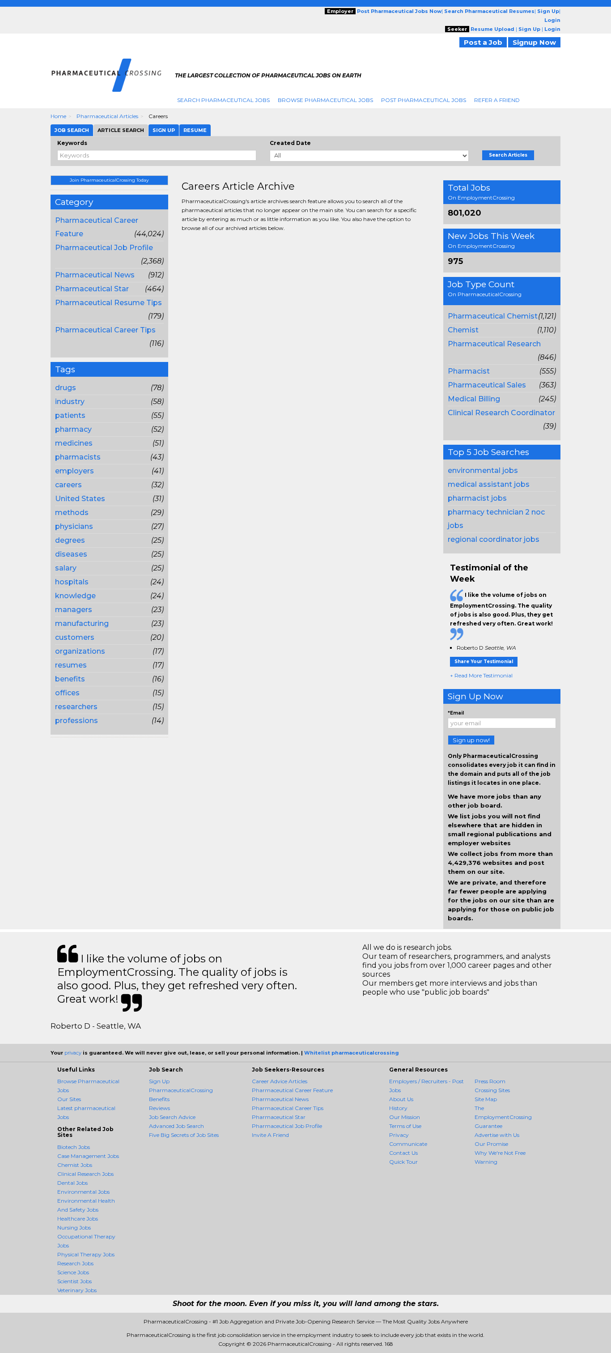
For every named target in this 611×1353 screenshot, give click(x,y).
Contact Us (403, 1152)
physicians (74, 526)
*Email (456, 713)
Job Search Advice (172, 1117)
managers (73, 609)
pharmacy (73, 429)
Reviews (159, 1108)
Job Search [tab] (72, 130)
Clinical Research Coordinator (501, 412)
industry (70, 401)
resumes (71, 665)
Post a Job (483, 42)
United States (80, 498)
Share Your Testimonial (483, 661)
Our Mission (404, 1117)
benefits (70, 679)
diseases (71, 554)
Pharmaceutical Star (92, 289)
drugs (65, 387)
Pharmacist (469, 371)
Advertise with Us (497, 1135)
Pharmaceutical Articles (107, 116)
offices (67, 693)
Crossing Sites (492, 1090)
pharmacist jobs (477, 498)
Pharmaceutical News (95, 275)
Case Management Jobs (88, 1156)
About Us (401, 1099)
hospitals (72, 582)
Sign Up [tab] (164, 130)
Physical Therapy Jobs (86, 1254)
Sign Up (159, 1081)
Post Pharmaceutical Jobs (423, 100)
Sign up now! (471, 740)
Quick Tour (403, 1161)
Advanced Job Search (176, 1126)
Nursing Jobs (74, 1227)
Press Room (490, 1081)
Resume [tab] (195, 130)
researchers (76, 706)
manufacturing (82, 623)
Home (58, 116)
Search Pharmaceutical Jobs (223, 100)
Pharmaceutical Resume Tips (108, 302)
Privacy (399, 1135)
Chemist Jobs (74, 1165)
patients (70, 415)
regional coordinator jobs (493, 539)
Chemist (463, 330)
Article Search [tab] (121, 130)
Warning (486, 1161)
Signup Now (534, 42)
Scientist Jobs (74, 1281)
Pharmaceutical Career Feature (292, 1090)
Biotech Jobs (73, 1147)
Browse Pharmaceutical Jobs (325, 100)
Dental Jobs (72, 1182)
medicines (74, 443)
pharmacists (78, 457)
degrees (70, 540)
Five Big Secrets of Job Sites (184, 1135)
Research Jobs (75, 1263)
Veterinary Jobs (77, 1290)
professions (76, 720)
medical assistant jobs (489, 484)
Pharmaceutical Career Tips (105, 330)
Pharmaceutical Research (494, 344)
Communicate (408, 1143)
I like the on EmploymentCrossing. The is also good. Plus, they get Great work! (501, 609)
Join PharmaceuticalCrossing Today (109, 180)
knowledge (75, 595)
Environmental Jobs (83, 1191)
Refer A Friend (497, 100)
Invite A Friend (270, 1135)
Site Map (486, 1099)
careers (68, 485)
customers (74, 637)
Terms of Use (405, 1126)
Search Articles (508, 155)
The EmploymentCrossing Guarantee (503, 1117)
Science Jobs (73, 1272)
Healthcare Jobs (77, 1218)
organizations (80, 651)
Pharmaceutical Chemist (493, 316)
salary (65, 568)
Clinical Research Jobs (85, 1173)
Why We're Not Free (500, 1152)
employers (74, 471)
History (398, 1108)
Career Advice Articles (279, 1081)
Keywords (72, 143)
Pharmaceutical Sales (487, 385)
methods (72, 512)
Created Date (290, 143)
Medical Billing (474, 399)
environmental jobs (483, 470)
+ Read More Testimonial (481, 675)
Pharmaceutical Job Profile (104, 247)
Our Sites (69, 1099)
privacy (72, 1053)
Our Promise (491, 1143)
